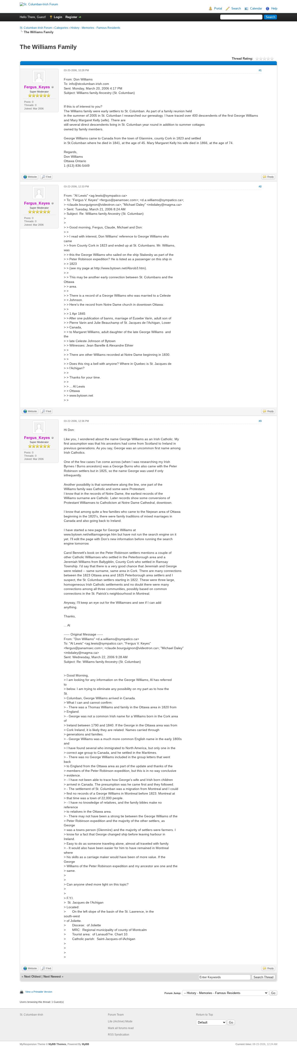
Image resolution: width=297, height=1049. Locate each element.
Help (274, 8)
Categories (61, 27)
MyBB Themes (57, 1044)
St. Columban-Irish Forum (36, 27)
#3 (260, 421)
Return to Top (204, 1014)
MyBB (85, 1044)
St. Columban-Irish (31, 1014)
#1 (260, 70)
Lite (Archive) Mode (120, 1021)
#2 (260, 186)
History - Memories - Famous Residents (95, 27)
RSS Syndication (118, 1034)
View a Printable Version (38, 991)
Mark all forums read (121, 1028)
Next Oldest (32, 976)
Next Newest (52, 976)
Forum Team (116, 1014)
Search (236, 8)
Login (58, 17)
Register (71, 17)
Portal (218, 8)
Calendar (256, 8)
